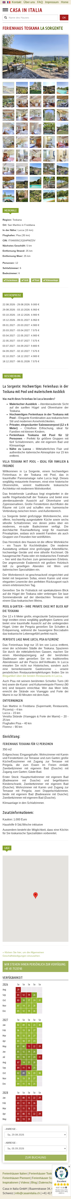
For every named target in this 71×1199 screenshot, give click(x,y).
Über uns (29, 2)
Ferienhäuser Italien (15, 1173)
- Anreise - (10, 1129)
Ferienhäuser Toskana (43, 1173)
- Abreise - (10, 1143)
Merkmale (10, 210)
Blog (34, 1182)
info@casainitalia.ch (27, 1193)
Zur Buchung (35, 1157)
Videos (25, 1182)
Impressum (52, 2)
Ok (64, 17)
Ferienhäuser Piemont (16, 1178)
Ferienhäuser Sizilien (45, 1178)
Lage (7, 848)
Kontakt (16, 2)
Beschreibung (12, 376)
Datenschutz (46, 1182)
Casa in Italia (26, 10)
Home (64, 2)
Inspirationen (11, 1182)
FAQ (40, 2)
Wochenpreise (12, 295)
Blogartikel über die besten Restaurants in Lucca (32, 675)
